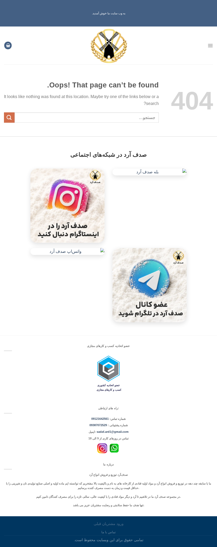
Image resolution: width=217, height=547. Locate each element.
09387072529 (98, 425)
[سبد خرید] (8, 45)
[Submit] (9, 117)
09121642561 (100, 418)
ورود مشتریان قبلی (109, 524)
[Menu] (210, 45)
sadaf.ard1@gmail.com (113, 431)
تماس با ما (108, 532)
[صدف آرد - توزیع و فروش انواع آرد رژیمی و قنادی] (108, 45)
